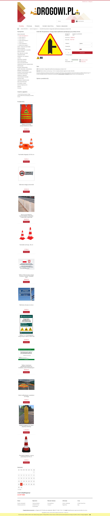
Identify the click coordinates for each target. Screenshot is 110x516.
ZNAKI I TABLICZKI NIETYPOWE (23, 46)
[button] (83, 59)
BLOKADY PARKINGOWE (22, 67)
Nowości (19, 86)
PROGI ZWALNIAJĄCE (21, 61)
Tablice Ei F (21, 42)
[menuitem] (21, 26)
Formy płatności (50, 503)
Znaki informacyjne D (23, 40)
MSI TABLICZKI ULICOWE (22, 53)
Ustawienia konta (35, 504)
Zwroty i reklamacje (66, 503)
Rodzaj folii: (67, 46)
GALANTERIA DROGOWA (22, 73)
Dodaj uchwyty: (68, 49)
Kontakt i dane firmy (81, 503)
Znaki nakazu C (22, 38)
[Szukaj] (73, 21)
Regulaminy (65, 504)
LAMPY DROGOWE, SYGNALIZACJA (24, 69)
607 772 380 (57, 510)
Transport (49, 504)
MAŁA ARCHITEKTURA (22, 81)
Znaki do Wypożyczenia (22, 84)
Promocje (19, 88)
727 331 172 (61, 510)
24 (21, 484)
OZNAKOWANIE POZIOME (22, 77)
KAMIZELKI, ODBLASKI (22, 75)
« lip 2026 (19, 489)
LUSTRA (19, 58)
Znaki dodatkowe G (23, 43)
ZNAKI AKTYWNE (21, 51)
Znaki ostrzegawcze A (23, 35)
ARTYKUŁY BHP (20, 78)
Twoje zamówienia (35, 503)
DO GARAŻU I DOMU (21, 83)
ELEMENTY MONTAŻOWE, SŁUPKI (24, 72)
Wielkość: (67, 43)
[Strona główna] (55, 11)
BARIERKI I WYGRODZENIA (23, 70)
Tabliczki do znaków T (23, 45)
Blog (78, 504)
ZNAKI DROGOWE (21, 34)
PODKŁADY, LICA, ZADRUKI (23, 56)
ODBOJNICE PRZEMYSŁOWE (23, 80)
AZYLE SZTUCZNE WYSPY (22, 62)
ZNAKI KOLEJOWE (21, 48)
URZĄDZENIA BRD (21, 54)
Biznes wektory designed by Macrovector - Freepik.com (59, 512)
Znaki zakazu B (22, 37)
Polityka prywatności (21, 504)
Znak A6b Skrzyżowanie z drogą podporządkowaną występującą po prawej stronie (25, 95)
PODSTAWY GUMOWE (22, 59)
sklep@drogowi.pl (71, 510)
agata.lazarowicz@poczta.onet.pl (81, 510)
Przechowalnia (35, 506)
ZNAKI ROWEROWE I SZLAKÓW (23, 50)
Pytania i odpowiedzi (21, 503)
